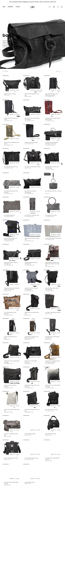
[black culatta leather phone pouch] (12, 326)
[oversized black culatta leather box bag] (53, 448)
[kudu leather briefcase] (12, 205)
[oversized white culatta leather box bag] (12, 472)
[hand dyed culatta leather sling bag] (32, 399)
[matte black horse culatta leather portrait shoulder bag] (12, 278)
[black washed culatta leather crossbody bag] (53, 278)
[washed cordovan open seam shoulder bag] (53, 156)
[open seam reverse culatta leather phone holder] (53, 84)
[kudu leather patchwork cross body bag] (12, 181)
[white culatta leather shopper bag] (53, 228)
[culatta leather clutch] (32, 472)
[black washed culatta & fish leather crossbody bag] (12, 228)
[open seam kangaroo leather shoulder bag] (12, 252)
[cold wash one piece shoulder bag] (12, 423)
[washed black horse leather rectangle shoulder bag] (53, 132)
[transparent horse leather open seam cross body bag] (53, 351)
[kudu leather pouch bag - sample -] (53, 181)
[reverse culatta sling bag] (12, 84)
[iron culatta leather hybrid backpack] (12, 302)
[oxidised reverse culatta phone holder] (12, 108)
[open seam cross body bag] (53, 399)
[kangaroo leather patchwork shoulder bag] (32, 252)
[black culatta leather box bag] (12, 448)
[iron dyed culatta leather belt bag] (53, 302)
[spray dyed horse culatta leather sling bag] (53, 375)
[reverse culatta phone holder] (32, 132)
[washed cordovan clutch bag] (12, 156)
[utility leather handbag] (32, 423)
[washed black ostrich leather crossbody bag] (32, 278)
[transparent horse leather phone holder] (12, 132)
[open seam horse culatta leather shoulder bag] (32, 108)
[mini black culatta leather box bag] (32, 156)
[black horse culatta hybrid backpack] (12, 375)
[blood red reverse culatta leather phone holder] (53, 108)
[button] (3, 7)
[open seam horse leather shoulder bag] (32, 181)
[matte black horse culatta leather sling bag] (12, 351)
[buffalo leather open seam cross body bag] (32, 375)
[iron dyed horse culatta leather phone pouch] (53, 326)
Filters (6, 71)
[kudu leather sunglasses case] (32, 205)
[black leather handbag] (53, 423)
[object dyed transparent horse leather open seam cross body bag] (53, 252)
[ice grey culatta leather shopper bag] (32, 228)
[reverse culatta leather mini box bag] (32, 84)
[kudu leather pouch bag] (53, 205)
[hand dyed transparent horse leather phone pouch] (32, 326)
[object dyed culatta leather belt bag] (32, 302)
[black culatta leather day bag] (32, 448)
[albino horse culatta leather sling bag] (12, 399)
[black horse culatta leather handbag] (32, 351)
